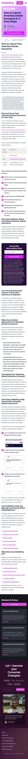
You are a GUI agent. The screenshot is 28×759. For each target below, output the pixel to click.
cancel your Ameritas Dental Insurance (12, 55)
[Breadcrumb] (2, 40)
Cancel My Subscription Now (14, 33)
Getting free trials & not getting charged (14, 575)
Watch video (8, 710)
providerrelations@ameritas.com (17, 159)
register (19, 585)
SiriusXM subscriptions (9, 541)
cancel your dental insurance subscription (13, 130)
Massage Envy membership (10, 534)
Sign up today (20, 689)
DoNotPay (8, 3)
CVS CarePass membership (10, 548)
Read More (5, 621)
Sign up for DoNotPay (14, 256)
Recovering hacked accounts (11, 582)
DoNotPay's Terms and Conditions (10, 261)
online (7, 136)
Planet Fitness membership (10, 531)
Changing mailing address (10, 568)
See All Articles (14, 604)
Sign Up (20, 3)
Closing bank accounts (9, 571)
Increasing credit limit (9, 578)
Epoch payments (7, 538)
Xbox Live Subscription (9, 545)
